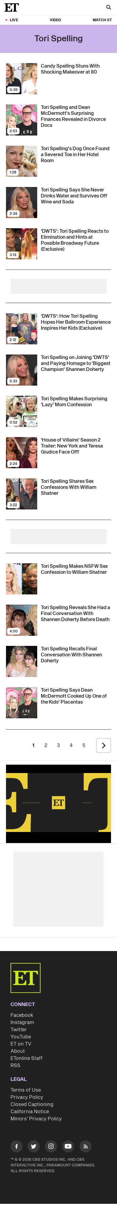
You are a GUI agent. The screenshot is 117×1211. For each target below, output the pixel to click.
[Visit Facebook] (16, 1147)
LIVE (14, 20)
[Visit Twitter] (34, 1147)
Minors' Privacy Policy (36, 1118)
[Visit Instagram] (51, 1147)
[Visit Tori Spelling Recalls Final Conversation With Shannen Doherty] (21, 661)
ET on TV (20, 1044)
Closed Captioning (31, 1104)
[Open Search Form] (108, 8)
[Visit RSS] (86, 1147)
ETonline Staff (26, 1058)
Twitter (18, 1029)
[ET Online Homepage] (13, 7)
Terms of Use (25, 1090)
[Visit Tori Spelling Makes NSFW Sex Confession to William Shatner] (21, 578)
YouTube (20, 1036)
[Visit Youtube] (68, 1146)
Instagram (22, 1022)
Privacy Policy (26, 1097)
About (17, 1051)
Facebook (21, 1015)
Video (55, 20)
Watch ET (102, 20)
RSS (15, 1065)
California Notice (29, 1111)
